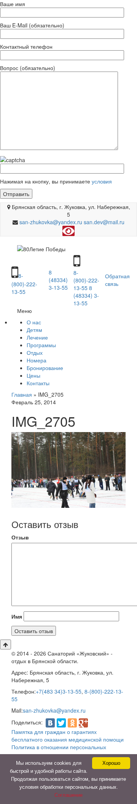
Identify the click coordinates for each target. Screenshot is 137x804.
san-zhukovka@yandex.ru (50, 222)
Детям (34, 329)
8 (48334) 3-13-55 (58, 279)
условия (101, 181)
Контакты (38, 383)
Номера (36, 360)
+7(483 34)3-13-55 (58, 691)
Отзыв (20, 537)
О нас (34, 322)
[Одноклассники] (72, 722)
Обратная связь (117, 279)
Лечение (37, 337)
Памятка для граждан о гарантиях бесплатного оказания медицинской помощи (67, 735)
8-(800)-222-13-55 (24, 283)
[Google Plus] (83, 722)
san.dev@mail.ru (104, 222)
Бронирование (45, 368)
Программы (41, 345)
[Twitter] (61, 722)
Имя (16, 616)
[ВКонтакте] (50, 722)
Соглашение (68, 795)
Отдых (35, 352)
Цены (33, 375)
